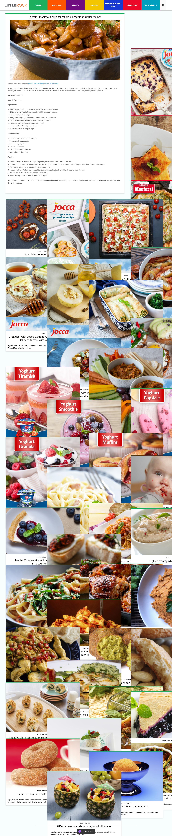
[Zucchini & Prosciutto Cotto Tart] (123, 334)
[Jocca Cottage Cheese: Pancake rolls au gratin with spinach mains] (43, 646)
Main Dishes (45, 686)
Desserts (125, 668)
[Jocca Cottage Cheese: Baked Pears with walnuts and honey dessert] (123, 629)
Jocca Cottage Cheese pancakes (123, 473)
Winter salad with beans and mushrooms (43, 84)
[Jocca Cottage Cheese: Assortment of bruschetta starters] (123, 730)
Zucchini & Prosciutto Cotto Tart (122, 376)
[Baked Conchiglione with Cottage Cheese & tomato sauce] (123, 528)
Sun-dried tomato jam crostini (42, 386)
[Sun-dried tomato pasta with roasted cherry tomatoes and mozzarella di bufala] (43, 769)
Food (119, 276)
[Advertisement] (42, 213)
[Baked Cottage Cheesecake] (43, 271)
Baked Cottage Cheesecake (43, 314)
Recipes (125, 276)
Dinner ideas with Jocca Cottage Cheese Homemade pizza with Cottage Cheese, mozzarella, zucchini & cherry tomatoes (43, 487)
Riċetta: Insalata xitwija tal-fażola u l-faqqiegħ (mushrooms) (65, 17)
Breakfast (125, 470)
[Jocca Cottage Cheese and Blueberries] (123, 236)
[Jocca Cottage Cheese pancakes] (123, 431)
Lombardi (45, 383)
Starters (125, 769)
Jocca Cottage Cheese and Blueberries (122, 279)
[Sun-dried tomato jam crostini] (43, 356)
